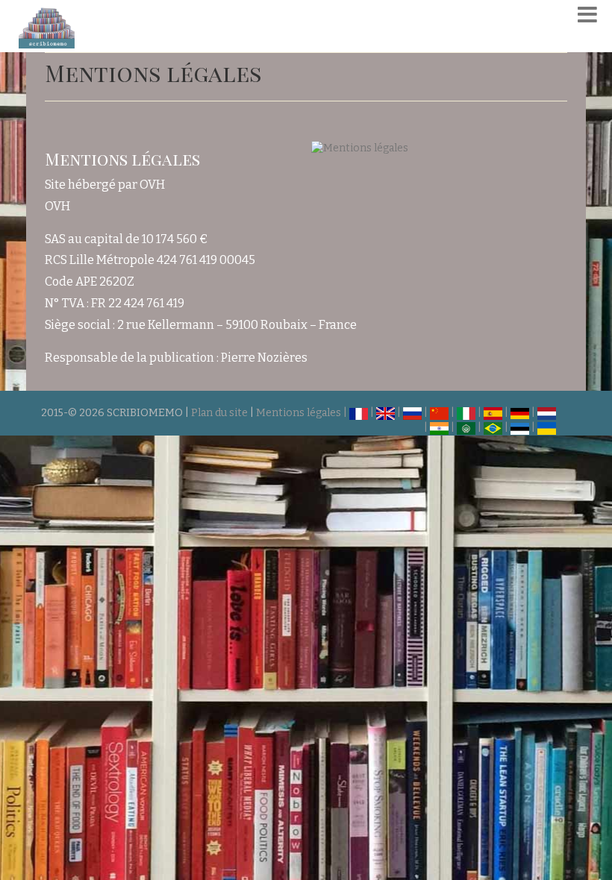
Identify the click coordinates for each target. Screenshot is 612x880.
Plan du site (219, 412)
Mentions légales (298, 412)
